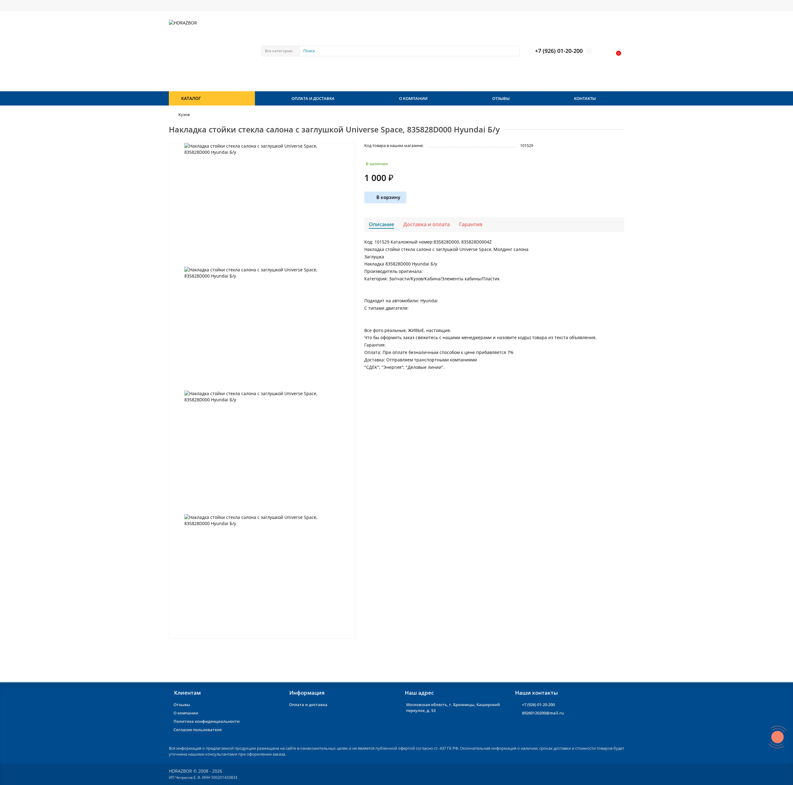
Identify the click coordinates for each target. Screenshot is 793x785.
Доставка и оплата (426, 224)
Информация (307, 692)
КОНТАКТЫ (585, 98)
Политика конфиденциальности (206, 721)
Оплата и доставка (308, 704)
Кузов (184, 114)
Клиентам (187, 692)
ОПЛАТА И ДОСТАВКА (313, 98)
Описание (381, 224)
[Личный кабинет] (603, 51)
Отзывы (181, 704)
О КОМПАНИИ (413, 98)
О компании (185, 713)
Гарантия (470, 224)
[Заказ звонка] (777, 737)
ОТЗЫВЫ (501, 98)
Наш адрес (419, 692)
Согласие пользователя (197, 729)
